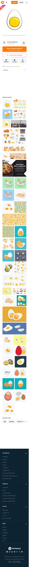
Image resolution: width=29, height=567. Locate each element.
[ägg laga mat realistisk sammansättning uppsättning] (10, 183)
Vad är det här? (17, 66)
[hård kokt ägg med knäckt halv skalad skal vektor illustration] (8, 330)
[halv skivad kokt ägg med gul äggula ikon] (20, 133)
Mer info (6, 69)
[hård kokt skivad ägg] (14, 432)
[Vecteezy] (2, 2)
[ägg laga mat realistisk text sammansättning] (14, 168)
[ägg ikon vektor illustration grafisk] (7, 489)
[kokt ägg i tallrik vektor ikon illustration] (19, 501)
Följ (24, 43)
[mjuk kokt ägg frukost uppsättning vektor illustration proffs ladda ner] (8, 342)
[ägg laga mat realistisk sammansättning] (10, 143)
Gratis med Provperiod (14, 49)
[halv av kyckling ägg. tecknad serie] (7, 103)
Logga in (21, 2)
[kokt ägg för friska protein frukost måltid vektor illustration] (8, 294)
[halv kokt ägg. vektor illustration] (8, 502)
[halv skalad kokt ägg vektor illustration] (8, 524)
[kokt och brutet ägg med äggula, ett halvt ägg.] (14, 446)
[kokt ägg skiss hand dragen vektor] (8, 354)
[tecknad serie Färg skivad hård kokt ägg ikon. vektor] (5, 176)
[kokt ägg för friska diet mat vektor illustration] (8, 318)
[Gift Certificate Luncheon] (14, 195)
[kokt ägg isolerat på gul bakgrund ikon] (20, 537)
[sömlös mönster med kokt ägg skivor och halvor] (14, 258)
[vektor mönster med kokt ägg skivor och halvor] (14, 270)
